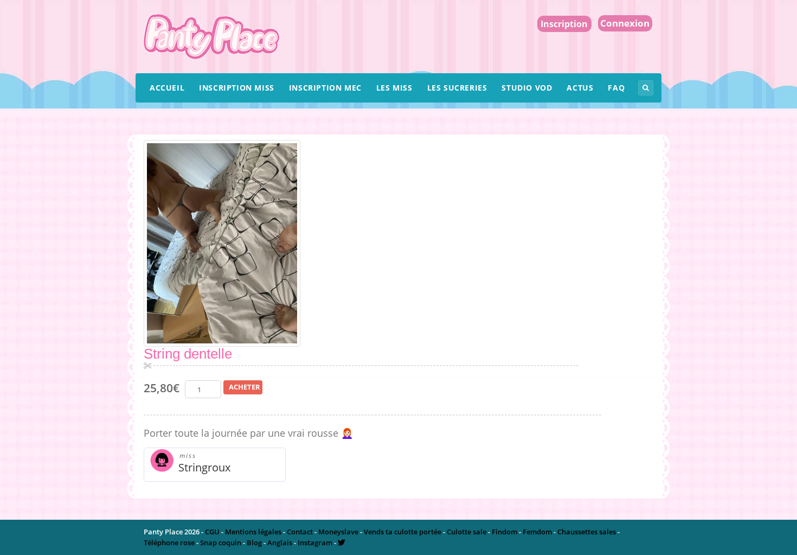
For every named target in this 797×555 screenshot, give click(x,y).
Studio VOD (527, 87)
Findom (504, 532)
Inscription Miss (236, 87)
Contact (300, 532)
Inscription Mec (325, 87)
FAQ (616, 87)
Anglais (279, 542)
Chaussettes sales (586, 532)
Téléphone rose (169, 542)
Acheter (244, 387)
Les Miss (394, 87)
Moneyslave (338, 532)
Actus (580, 87)
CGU (212, 532)
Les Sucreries (457, 87)
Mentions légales (253, 532)
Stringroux (204, 467)
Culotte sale (466, 532)
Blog (254, 542)
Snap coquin (220, 542)
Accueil (167, 87)
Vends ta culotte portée (402, 532)
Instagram (315, 542)
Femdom (537, 532)
